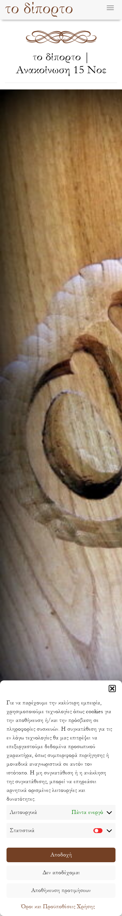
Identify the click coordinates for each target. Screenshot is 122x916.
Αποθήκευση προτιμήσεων (61, 890)
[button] (112, 688)
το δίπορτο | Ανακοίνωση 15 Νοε (61, 63)
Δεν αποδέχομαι (61, 872)
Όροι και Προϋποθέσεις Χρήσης (58, 906)
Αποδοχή (61, 854)
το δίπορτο (39, 8)
